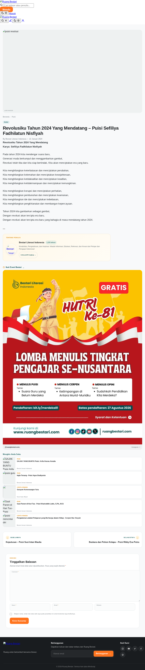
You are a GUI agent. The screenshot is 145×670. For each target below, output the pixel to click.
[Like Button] (4, 228)
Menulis (6, 9)
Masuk (12, 13)
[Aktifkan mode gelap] (4, 13)
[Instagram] (122, 648)
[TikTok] (134, 648)
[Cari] (4, 21)
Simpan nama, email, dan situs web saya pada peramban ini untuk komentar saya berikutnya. (44, 614)
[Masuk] (23, 21)
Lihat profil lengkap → (28, 255)
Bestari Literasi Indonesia (16, 139)
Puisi (14, 117)
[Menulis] (10, 21)
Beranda (6, 117)
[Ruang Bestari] (16, 645)
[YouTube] (128, 648)
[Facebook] (141, 648)
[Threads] (122, 654)
